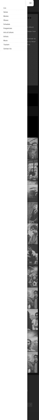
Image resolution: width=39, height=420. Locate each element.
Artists (5, 36)
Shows (5, 20)
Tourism (6, 44)
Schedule (6, 24)
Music (5, 40)
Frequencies (7, 28)
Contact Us (7, 48)
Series (5, 12)
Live (4, 8)
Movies (5, 16)
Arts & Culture (8, 32)
